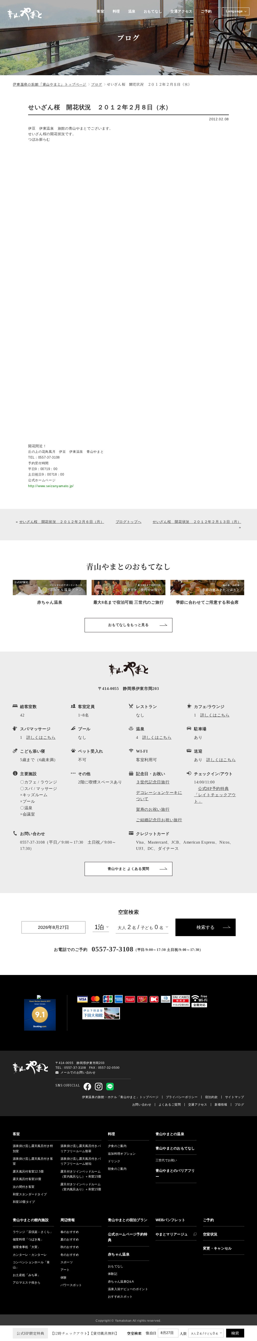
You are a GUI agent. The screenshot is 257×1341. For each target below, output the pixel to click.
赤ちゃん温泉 (119, 1254)
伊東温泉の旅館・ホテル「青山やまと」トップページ (120, 1097)
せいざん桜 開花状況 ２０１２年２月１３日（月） (197, 522)
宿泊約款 (211, 1097)
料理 (116, 11)
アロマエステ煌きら (27, 1282)
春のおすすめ (69, 1232)
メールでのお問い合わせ (78, 1072)
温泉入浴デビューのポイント (128, 1289)
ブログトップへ (129, 522)
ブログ (239, 1104)
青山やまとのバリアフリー (175, 1174)
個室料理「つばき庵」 (28, 1239)
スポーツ (66, 1262)
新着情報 (221, 1104)
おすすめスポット (120, 1296)
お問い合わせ (141, 1104)
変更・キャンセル (217, 1248)
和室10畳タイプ (24, 1202)
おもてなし (153, 11)
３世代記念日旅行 (153, 782)
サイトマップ (234, 1097)
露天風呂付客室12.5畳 (28, 1171)
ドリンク (114, 1161)
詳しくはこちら (215, 715)
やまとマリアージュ (172, 1234)
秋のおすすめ (69, 1247)
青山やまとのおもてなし (175, 1148)
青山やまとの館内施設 (31, 1220)
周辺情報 (67, 1220)
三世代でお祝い (166, 1160)
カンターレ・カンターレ (30, 1255)
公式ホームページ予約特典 (127, 1237)
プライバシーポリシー (182, 1097)
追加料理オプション (122, 1153)
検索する (206, 927)
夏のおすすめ (69, 1239)
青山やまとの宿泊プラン (127, 1220)
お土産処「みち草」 (27, 1275)
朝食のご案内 (117, 1169)
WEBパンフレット (170, 1220)
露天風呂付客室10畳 (27, 1179)
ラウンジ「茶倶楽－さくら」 (33, 1232)
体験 (63, 1277)
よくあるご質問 (170, 1104)
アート (65, 1270)
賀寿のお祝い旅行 (153, 809)
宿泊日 (151, 1332)
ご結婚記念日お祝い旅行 (159, 820)
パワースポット (71, 1285)
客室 (100, 11)
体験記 (112, 1274)
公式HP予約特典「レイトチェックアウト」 (215, 794)
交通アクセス (181, 11)
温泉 (132, 11)
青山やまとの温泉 (170, 1134)
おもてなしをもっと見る (128, 625)
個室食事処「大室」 (27, 1247)
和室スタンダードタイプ (30, 1194)
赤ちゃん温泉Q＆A (121, 1281)
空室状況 (210, 1234)
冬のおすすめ (69, 1255)
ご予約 (206, 11)
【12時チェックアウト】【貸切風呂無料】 (68, 1333)
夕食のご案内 (117, 1146)
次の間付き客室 (23, 1187)
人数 (183, 1333)
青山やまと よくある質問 (128, 869)
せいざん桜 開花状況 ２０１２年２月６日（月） (61, 522)
